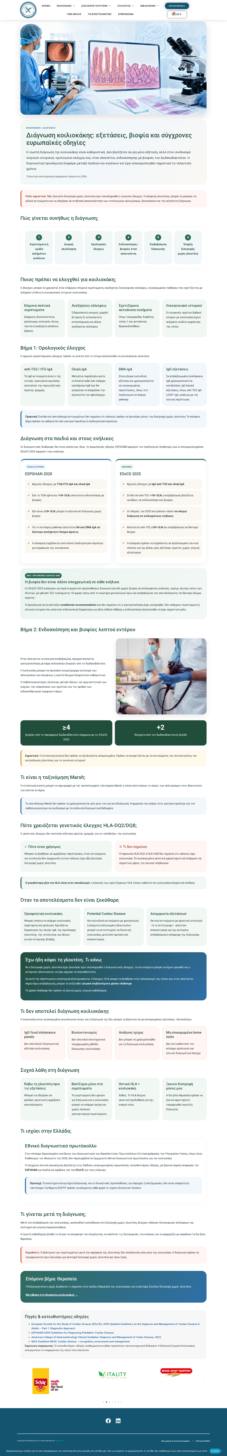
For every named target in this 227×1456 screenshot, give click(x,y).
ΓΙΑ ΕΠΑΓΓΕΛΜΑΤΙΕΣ (100, 14)
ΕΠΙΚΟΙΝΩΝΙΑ (126, 14)
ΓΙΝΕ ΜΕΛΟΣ (74, 14)
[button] (21, 1384)
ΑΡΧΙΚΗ (46, 5)
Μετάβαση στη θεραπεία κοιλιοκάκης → (52, 1294)
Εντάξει (215, 1451)
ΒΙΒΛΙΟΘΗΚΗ (148, 5)
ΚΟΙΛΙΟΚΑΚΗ (64, 5)
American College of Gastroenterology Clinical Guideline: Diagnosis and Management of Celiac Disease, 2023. (96, 1337)
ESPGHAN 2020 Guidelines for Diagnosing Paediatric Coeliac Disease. (72, 1332)
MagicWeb (59, 1441)
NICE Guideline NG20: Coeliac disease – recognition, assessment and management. (80, 1341)
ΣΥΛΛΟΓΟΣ (124, 5)
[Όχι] (222, 1450)
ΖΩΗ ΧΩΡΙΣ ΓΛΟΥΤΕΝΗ (94, 5)
